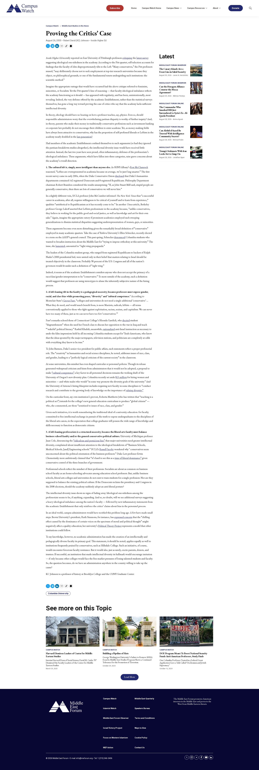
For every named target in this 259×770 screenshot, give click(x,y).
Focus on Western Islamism (115, 738)
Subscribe (115, 8)
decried (126, 320)
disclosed (119, 176)
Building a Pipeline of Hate (116, 653)
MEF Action (108, 747)
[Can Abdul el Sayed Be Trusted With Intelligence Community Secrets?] (196, 132)
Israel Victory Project (112, 728)
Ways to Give (140, 728)
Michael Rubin (178, 140)
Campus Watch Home (151, 8)
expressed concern (123, 517)
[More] (181, 8)
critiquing (127, 57)
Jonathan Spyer (179, 157)
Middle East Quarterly (144, 699)
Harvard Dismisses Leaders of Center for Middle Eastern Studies (69, 655)
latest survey (143, 57)
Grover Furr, (69, 300)
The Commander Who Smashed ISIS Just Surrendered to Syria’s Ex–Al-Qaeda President (173, 111)
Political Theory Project (110, 525)
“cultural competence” (63, 372)
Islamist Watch (109, 708)
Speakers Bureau (142, 708)
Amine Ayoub (178, 119)
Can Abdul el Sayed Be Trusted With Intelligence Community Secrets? (171, 133)
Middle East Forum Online (171, 103)
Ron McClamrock (139, 167)
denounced (119, 237)
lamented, (61, 246)
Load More (129, 677)
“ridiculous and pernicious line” (89, 440)
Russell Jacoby (106, 449)
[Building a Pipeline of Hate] (129, 631)
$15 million (121, 377)
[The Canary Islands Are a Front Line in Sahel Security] (196, 70)
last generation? (84, 136)
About (215, 8)
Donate (235, 8)
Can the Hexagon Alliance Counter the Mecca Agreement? (171, 89)
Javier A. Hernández (180, 75)
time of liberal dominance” (128, 458)
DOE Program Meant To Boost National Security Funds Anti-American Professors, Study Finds (183, 655)
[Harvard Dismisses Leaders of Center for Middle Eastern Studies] (72, 631)
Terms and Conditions (145, 718)
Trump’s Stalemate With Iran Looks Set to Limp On (173, 152)
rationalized (109, 329)
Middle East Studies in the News (75, 26)
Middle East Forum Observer (172, 65)
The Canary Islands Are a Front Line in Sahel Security (172, 70)
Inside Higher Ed (98, 40)
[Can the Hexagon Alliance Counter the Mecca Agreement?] (196, 88)
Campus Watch (52, 26)
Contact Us (140, 747)
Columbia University (58, 593)
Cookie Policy (141, 738)
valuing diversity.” (134, 390)
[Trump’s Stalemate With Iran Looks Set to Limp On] (196, 152)
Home (134, 8)
